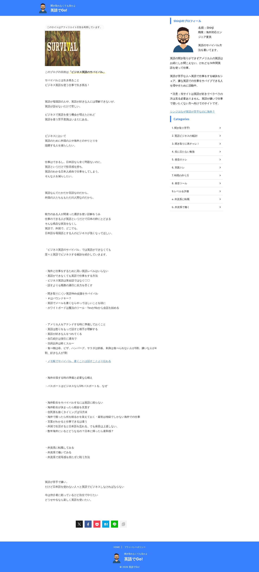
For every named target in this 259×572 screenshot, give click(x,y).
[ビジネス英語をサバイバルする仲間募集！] (105, 524)
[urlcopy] (123, 524)
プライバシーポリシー (135, 547)
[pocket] (96, 524)
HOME (116, 547)
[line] (114, 524)
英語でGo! (59, 10)
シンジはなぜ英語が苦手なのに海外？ (192, 111)
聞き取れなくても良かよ (135, 553)
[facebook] (88, 524)
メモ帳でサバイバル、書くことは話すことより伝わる (79, 361)
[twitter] (79, 524)
